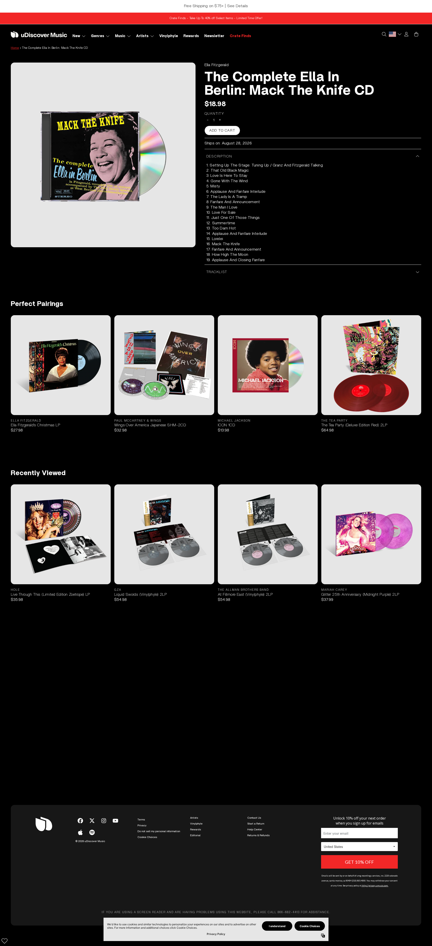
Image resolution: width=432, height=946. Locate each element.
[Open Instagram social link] (104, 821)
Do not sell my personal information (158, 831)
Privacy (141, 825)
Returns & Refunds (258, 835)
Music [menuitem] (120, 36)
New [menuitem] (76, 36)
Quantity (214, 113)
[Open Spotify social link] (92, 832)
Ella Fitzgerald (217, 65)
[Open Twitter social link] (92, 821)
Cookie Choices (147, 837)
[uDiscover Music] (39, 34)
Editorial (195, 835)
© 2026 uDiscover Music (90, 841)
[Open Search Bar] (383, 34)
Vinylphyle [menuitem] (168, 36)
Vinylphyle (196, 823)
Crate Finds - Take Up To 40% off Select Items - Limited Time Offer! (216, 18)
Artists (194, 817)
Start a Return (255, 823)
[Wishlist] (4, 940)
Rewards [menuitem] (191, 36)
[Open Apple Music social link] (80, 832)
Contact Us (254, 817)
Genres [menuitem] (97, 36)
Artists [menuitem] (142, 36)
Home (15, 47)
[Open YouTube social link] (115, 821)
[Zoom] (103, 155)
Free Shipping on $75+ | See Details (216, 6)
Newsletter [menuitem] (214, 36)
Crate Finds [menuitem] (240, 36)
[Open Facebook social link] (80, 821)
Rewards (195, 829)
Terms (141, 819)
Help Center (254, 829)
